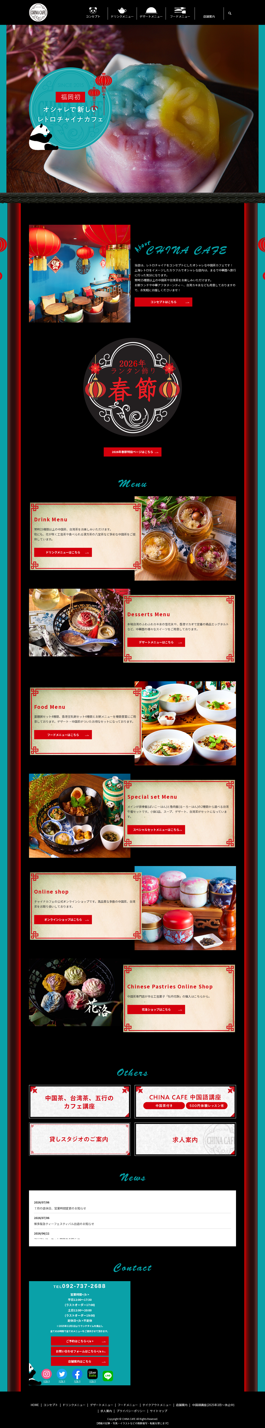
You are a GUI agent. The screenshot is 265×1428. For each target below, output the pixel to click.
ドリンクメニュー (122, 16)
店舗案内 (209, 16)
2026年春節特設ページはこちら (132, 452)
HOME (35, 1405)
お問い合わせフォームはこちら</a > (80, 1351)
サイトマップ (158, 1411)
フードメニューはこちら (63, 734)
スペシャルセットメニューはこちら (156, 829)
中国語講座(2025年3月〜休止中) (213, 1405)
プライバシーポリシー (131, 1411)
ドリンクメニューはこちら (63, 552)
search (235, 13)
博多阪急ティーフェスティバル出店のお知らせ (64, 1224)
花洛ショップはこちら (156, 1009)
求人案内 (106, 1411)
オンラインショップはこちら (63, 919)
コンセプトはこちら (164, 302)
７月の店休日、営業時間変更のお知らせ (60, 1208)
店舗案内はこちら (79, 1361)
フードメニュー (180, 16)
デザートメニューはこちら (156, 642)
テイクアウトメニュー (156, 1405)
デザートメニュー (151, 16)
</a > (46, 1381)
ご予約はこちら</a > (80, 1341)
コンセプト (93, 16)
